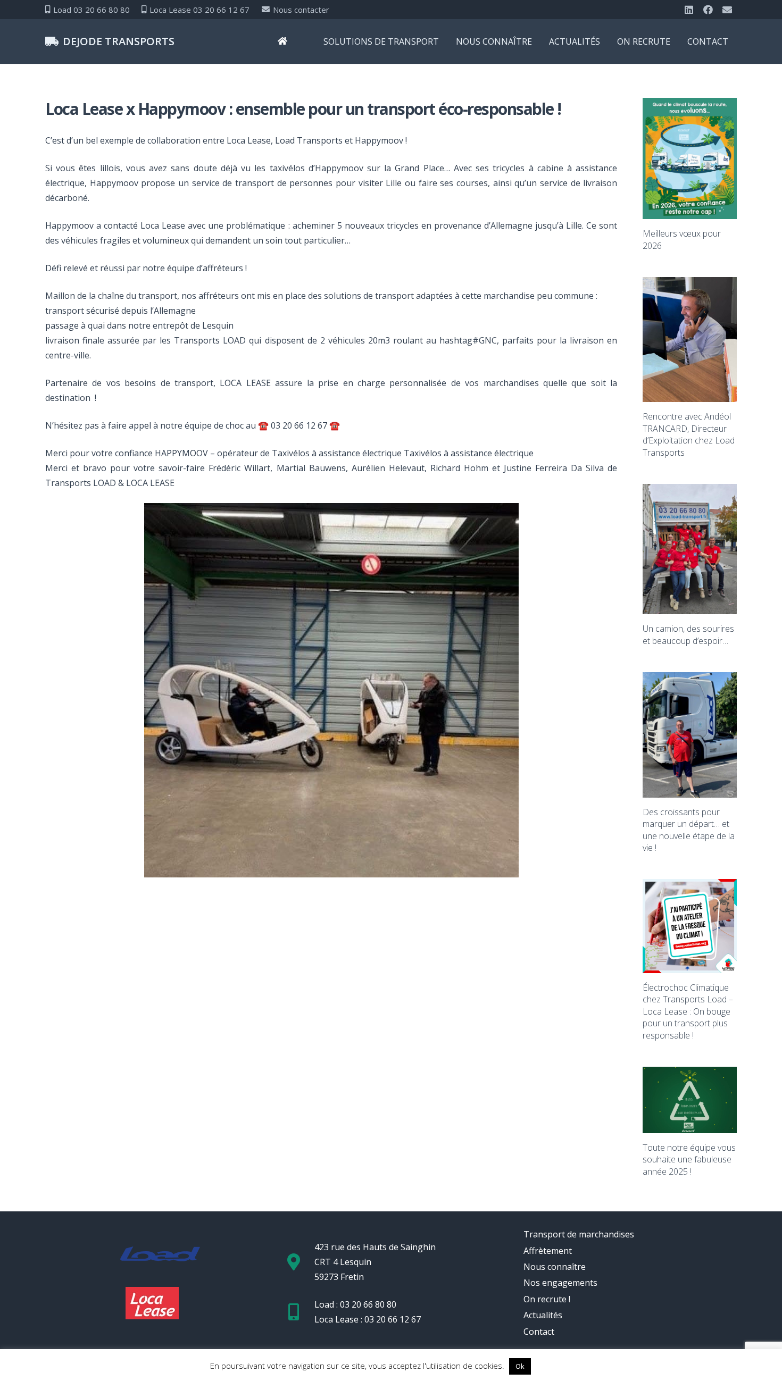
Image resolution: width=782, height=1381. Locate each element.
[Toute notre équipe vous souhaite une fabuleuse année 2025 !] (690, 1100)
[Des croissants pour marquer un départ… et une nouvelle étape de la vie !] (690, 735)
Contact (538, 1331)
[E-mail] (727, 9)
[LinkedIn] (688, 9)
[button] (446, 41)
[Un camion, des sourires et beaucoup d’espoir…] (690, 549)
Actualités (542, 1315)
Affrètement (547, 1251)
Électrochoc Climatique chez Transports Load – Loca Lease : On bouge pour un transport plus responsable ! (688, 1011)
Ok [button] (520, 1366)
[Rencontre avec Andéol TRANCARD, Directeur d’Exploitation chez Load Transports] (690, 340)
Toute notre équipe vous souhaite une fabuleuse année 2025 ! (689, 1159)
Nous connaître (554, 1267)
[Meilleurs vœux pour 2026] (690, 158)
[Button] (282, 42)
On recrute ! (546, 1299)
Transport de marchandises (578, 1234)
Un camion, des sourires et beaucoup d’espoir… (688, 634)
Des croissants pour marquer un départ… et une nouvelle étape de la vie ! (689, 829)
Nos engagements (560, 1282)
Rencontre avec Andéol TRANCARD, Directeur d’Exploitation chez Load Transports (689, 434)
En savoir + (552, 1365)
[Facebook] (708, 9)
